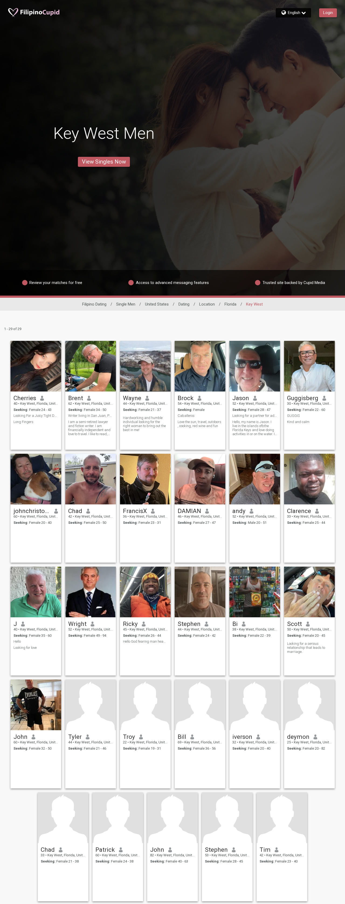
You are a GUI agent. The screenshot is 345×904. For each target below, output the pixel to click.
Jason (240, 397)
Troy (129, 736)
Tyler (75, 736)
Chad (75, 510)
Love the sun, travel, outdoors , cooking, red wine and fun (199, 424)
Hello (17, 641)
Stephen (189, 623)
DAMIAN (189, 510)
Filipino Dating (94, 304)
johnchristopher (31, 510)
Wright (77, 623)
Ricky (130, 623)
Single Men (125, 304)
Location (207, 304)
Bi (235, 623)
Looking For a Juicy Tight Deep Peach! (35, 416)
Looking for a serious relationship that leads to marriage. (306, 648)
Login (328, 12)
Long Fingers (23, 422)
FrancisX (135, 510)
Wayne (132, 397)
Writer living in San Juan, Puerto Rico (90, 416)
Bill (182, 736)
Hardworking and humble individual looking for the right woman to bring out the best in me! (144, 424)
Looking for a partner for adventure (254, 416)
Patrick (105, 849)
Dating (183, 304)
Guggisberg (302, 397)
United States (157, 304)
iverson (242, 736)
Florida (230, 304)
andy (239, 510)
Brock (186, 397)
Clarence (299, 510)
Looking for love (25, 648)
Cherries (24, 397)
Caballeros (186, 416)
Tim (265, 849)
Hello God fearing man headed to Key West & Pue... (145, 641)
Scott (294, 623)
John (20, 736)
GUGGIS (293, 416)
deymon (298, 736)
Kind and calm (298, 422)
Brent (75, 397)
